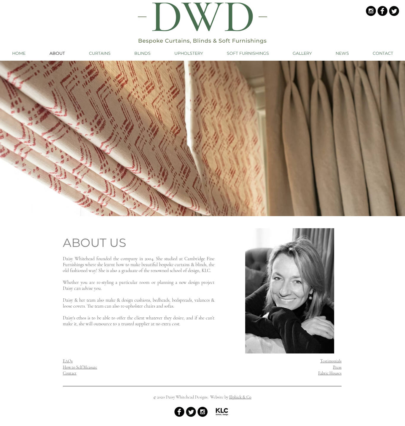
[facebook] (382, 11)
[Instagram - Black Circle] (371, 11)
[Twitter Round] (394, 11)
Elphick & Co (240, 397)
